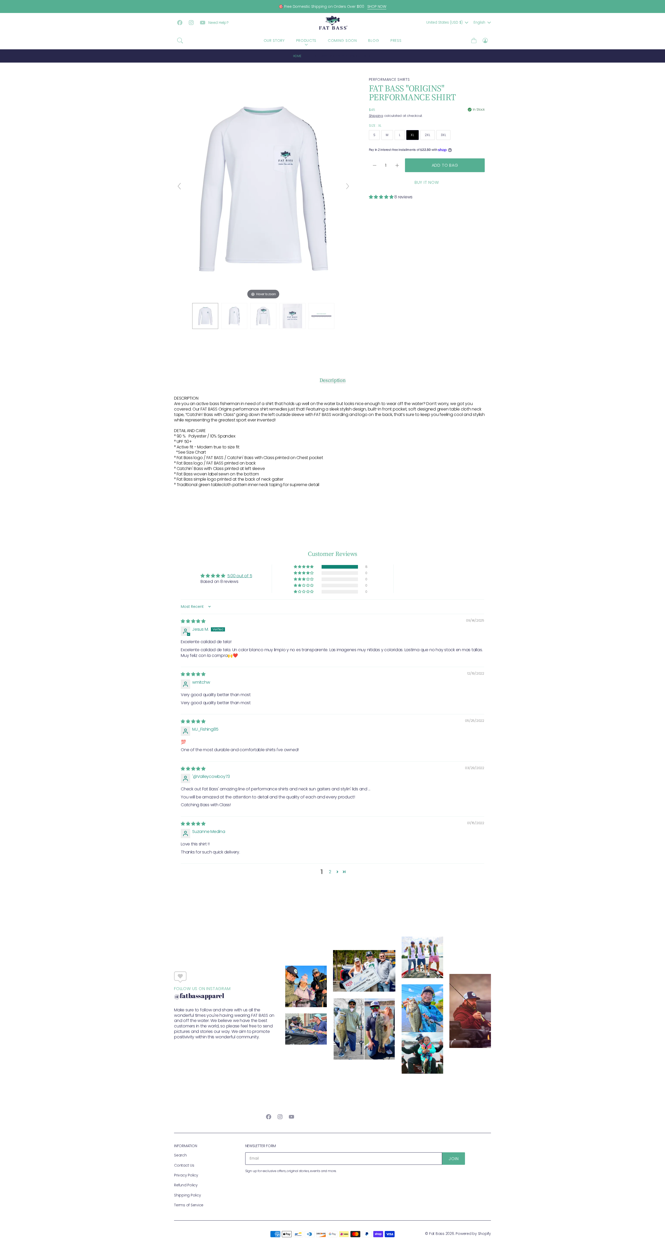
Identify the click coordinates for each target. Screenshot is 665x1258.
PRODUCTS (306, 40)
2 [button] (330, 872)
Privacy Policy (186, 1175)
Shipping (376, 115)
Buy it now (427, 182)
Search (180, 1155)
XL (412, 135)
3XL (443, 135)
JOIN (453, 1159)
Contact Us (184, 1165)
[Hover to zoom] (263, 188)
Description (333, 380)
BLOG (373, 40)
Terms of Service (188, 1205)
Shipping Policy (187, 1195)
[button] (180, 40)
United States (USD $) (444, 22)
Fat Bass (436, 1233)
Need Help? (218, 22)
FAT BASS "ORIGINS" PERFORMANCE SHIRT (342, 56)
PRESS (396, 40)
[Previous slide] (179, 186)
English (479, 22)
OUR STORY (274, 40)
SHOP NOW (376, 6)
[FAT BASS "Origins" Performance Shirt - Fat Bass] (205, 316)
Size (375, 125)
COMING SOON (342, 40)
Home (297, 56)
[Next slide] (347, 186)
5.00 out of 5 (239, 576)
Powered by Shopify (473, 1233)
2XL (427, 135)
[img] (193, 621)
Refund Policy (186, 1185)
